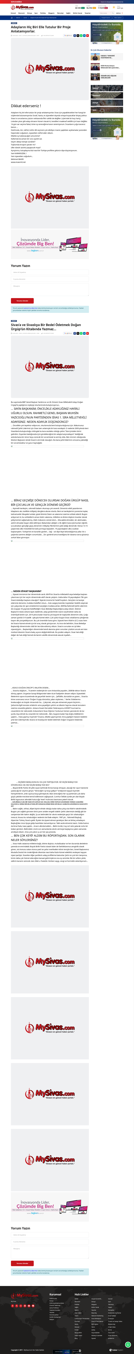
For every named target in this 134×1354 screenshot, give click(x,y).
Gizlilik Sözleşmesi (55, 1317)
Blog (76, 1338)
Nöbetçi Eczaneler (96, 1335)
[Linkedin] (24, 1305)
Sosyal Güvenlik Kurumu (96, 1299)
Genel (76, 1299)
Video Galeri (78, 1335)
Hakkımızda (53, 1298)
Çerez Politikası (54, 1308)
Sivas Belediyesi (96, 1318)
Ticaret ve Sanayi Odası (115, 1321)
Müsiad (77, 1327)
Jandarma (111, 1338)
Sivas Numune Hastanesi (112, 1336)
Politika (43, 13)
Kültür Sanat (77, 13)
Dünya (29, 13)
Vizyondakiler (95, 1333)
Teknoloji (60, 13)
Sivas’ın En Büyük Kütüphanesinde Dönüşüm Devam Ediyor (68, 2)
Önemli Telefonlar (54, 1305)
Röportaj (94, 1313)
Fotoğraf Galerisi (105, 17)
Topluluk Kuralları (54, 1310)
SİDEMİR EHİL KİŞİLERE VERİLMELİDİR (102, 2)
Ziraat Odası (112, 1327)
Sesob (76, 1324)
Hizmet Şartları (54, 1315)
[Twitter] (16, 1305)
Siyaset (14, 321)
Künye (51, 1301)
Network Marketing (97, 1316)
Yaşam (110, 1307)
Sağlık (68, 13)
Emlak (76, 1330)
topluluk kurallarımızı (30, 308)
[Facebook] (12, 1305)
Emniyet (77, 1321)
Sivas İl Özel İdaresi (97, 1321)
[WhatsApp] (128, 1345)
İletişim (51, 1319)
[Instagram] (20, 1305)
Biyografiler (78, 1333)
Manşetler (111, 1310)
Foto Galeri (111, 1333)
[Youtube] (29, 1305)
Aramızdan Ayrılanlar (114, 1313)
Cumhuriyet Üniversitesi (82, 1318)
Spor (36, 13)
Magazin (51, 13)
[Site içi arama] (113, 13)
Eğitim (77, 1310)
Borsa (110, 1330)
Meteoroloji (111, 1324)
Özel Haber (78, 1313)
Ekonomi (21, 13)
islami (76, 1316)
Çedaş (93, 1330)
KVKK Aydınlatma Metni (56, 1303)
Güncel (13, 13)
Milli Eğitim (94, 1324)
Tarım (93, 1327)
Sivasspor (111, 1318)
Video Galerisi (118, 17)
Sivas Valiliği (112, 1316)
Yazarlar (88, 13)
